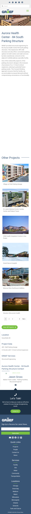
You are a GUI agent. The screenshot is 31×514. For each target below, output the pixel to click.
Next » (24, 319)
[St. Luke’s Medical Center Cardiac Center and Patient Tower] (15, 201)
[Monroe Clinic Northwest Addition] (15, 279)
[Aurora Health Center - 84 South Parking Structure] (15, 88)
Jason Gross (15, 376)
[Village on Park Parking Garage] (15, 175)
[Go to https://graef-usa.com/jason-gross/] (15, 373)
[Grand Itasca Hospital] (15, 254)
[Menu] (27, 10)
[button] (9, 2)
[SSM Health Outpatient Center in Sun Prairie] (15, 228)
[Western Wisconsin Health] (15, 304)
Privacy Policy (20, 512)
